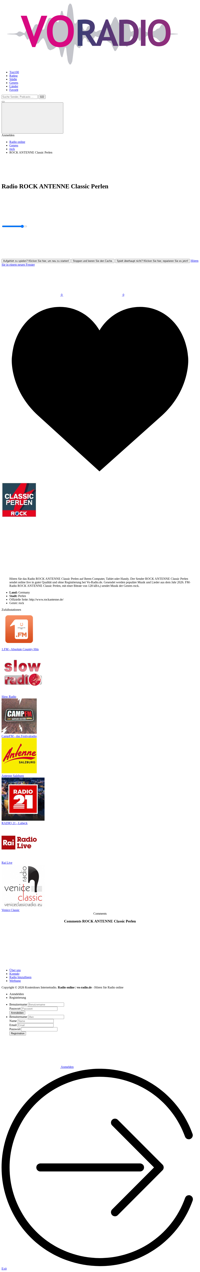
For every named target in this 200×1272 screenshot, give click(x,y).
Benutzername (18, 1004)
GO (42, 96)
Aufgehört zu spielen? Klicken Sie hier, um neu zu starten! (36, 260)
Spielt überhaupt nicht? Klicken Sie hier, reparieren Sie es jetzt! (152, 260)
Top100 (14, 72)
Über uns (15, 970)
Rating (13, 75)
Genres (13, 82)
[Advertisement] (100, 166)
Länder (13, 86)
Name (13, 1021)
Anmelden (67, 1067)
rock (12, 149)
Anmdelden (17, 1012)
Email (13, 1025)
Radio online (17, 142)
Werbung (15, 980)
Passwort (15, 1008)
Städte (13, 79)
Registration (17, 1033)
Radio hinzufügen (20, 977)
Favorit (13, 89)
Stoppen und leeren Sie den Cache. (93, 260)
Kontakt (14, 973)
